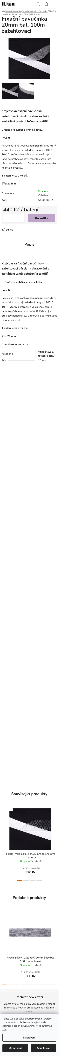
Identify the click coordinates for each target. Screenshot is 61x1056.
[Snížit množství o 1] (5, 218)
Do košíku (41, 218)
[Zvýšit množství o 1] (22, 218)
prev (3, 823)
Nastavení (29, 1037)
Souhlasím (43, 1048)
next (55, 823)
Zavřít (20, 230)
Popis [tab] (29, 244)
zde (4, 1029)
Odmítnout (15, 1048)
